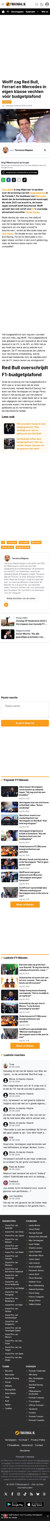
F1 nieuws (12, 542)
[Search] (36, 4)
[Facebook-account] (12, 1494)
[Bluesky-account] (37, 1494)
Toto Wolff (7, 189)
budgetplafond (37, 192)
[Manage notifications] (5, 1516)
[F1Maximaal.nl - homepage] (16, 4)
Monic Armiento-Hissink (21, 1079)
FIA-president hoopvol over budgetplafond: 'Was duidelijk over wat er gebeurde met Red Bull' (31, 429)
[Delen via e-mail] (19, 180)
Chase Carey (32, 212)
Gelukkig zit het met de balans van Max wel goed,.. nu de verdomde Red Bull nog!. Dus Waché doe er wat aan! (25, 1073)
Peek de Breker (17, 1167)
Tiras (11, 1064)
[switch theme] (42, 4)
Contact (39, 1445)
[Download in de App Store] (35, 1504)
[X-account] (5, 1494)
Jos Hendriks (16, 1196)
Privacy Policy (38, 1439)
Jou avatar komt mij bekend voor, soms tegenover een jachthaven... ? (24, 1190)
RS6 (11, 1137)
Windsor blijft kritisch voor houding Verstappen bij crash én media (21, 1516)
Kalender (30, 11)
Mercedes (40, 196)
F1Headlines (13, 1445)
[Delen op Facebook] (8, 180)
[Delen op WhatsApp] (3, 180)
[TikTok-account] (25, 1494)
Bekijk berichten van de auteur (21, 598)
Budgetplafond (23, 547)
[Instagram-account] (18, 1494)
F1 (8, 11)
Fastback (13, 1181)
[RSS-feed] (31, 1494)
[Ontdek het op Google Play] (15, 1504)
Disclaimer (25, 1450)
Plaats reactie (25, 723)
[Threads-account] (44, 1494)
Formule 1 (7, 102)
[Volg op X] (45, 150)
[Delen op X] (14, 180)
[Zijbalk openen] (2, 4)
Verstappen (17, 11)
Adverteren (27, 1445)
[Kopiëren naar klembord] (24, 180)
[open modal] (47, 4)
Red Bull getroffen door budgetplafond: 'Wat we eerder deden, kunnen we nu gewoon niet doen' (30, 444)
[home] (3, 11)
